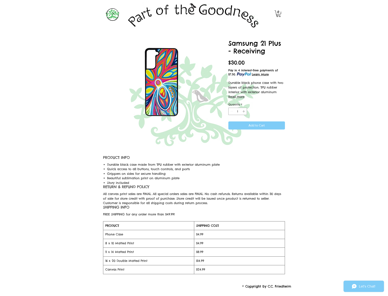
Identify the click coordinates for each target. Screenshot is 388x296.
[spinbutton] (238, 111)
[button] (278, 14)
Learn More (260, 74)
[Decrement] (231, 111)
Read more (236, 96)
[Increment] (244, 111)
